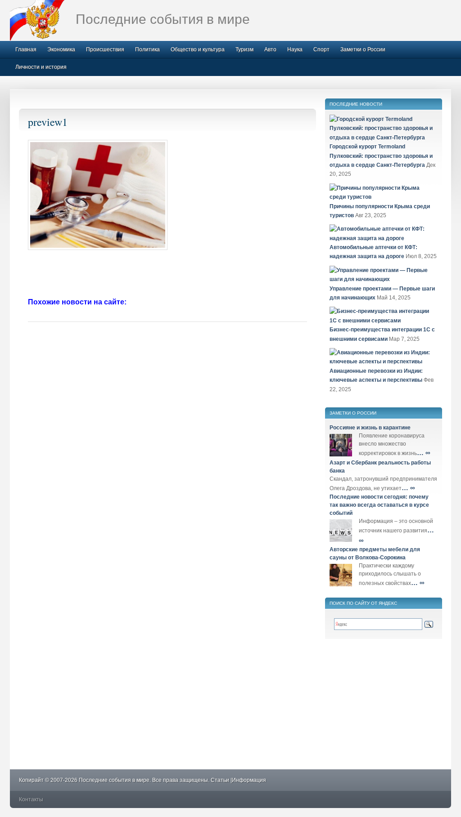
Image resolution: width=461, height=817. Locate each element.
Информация (249, 780)
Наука (295, 49)
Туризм (244, 49)
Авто (270, 49)
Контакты (31, 799)
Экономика (61, 49)
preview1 (48, 122)
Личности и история (41, 67)
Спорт (321, 49)
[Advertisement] (167, 274)
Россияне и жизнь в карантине (370, 427)
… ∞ (423, 452)
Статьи (220, 780)
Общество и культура (198, 49)
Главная (25, 49)
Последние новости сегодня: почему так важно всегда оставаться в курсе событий (379, 505)
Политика (147, 49)
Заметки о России (362, 49)
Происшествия (105, 49)
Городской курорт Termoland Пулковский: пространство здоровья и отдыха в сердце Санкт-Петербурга (381, 155)
